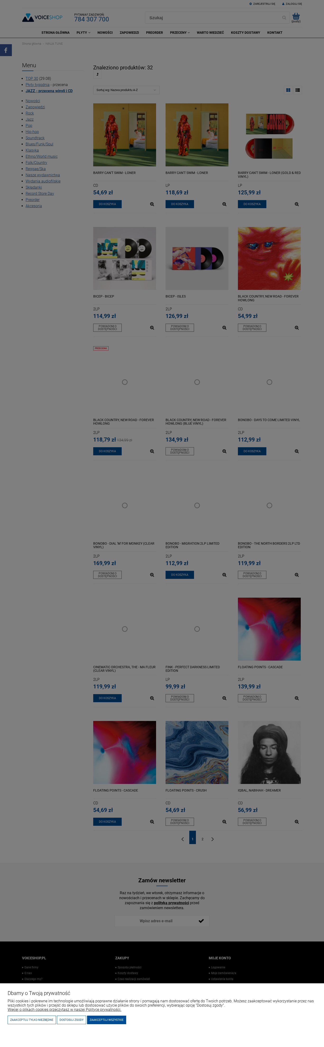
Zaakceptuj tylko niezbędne (31, 1020)
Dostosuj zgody (71, 1020)
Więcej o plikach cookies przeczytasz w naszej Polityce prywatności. (64, 1009)
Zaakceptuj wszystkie (107, 1020)
